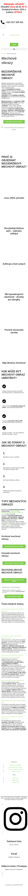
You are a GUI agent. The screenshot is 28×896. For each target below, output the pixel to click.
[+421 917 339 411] (2, 22)
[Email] (14, 849)
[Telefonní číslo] (14, 836)
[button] (14, 49)
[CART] (3, 26)
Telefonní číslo (14, 841)
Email (14, 854)
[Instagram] (15, 832)
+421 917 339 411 (14, 22)
